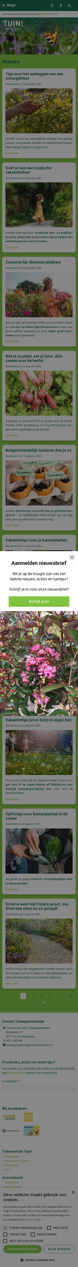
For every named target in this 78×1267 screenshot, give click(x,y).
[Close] (71, 557)
